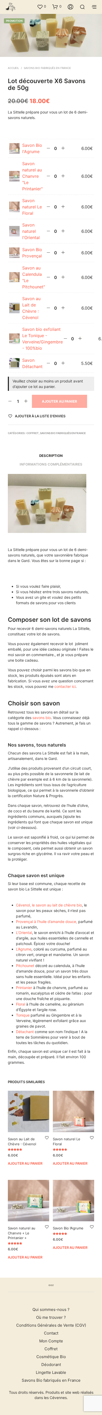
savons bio (41, 717)
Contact (51, 1333)
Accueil (13, 67)
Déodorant (51, 1364)
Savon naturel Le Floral (32, 207)
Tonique (23, 1015)
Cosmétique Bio (51, 1356)
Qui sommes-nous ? (51, 1309)
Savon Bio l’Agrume (68, 1228)
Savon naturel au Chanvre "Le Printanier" (32, 176)
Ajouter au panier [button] (25, 1163)
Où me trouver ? (51, 1317)
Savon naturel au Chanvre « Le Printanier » (21, 1233)
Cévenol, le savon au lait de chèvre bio (49, 905)
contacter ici (65, 686)
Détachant (25, 1031)
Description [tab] (51, 455)
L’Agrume (23, 949)
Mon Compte (51, 1340)
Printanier (24, 987)
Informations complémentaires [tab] (51, 464)
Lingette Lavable (51, 1372)
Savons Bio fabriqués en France (47, 67)
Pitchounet (25, 965)
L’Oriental (24, 932)
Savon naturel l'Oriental (31, 231)
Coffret (32, 433)
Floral (21, 1004)
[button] (41, 6)
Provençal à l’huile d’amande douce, (46, 921)
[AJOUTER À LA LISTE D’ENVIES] (46, 1137)
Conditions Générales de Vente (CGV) (51, 1325)
